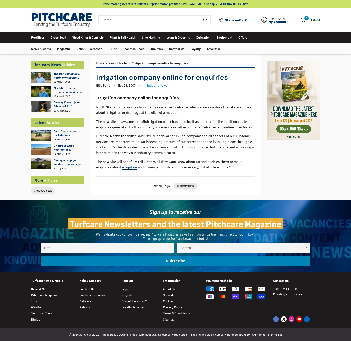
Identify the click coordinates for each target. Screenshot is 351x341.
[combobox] (149, 20)
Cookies (168, 301)
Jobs (80, 48)
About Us (156, 48)
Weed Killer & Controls (88, 37)
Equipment (224, 37)
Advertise (214, 48)
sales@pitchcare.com (292, 294)
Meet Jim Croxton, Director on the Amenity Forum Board (68, 90)
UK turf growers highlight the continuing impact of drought (67, 148)
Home (100, 63)
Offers (242, 37)
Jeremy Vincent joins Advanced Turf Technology (67, 104)
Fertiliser (37, 37)
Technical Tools (133, 48)
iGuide (112, 48)
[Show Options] (306, 248)
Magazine (64, 48)
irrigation (129, 167)
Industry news (43, 190)
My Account (277, 21)
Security (169, 295)
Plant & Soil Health (123, 37)
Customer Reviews (92, 295)
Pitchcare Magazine (44, 295)
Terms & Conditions (176, 313)
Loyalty (196, 48)
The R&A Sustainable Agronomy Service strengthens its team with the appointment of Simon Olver (69, 76)
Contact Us (176, 48)
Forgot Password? (134, 301)
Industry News (157, 85)
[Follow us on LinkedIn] (307, 319)
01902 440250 (236, 20)
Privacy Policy (173, 307)
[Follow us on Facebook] (276, 319)
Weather (96, 48)
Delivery (85, 301)
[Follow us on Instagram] (291, 319)
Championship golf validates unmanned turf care (66, 162)
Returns (85, 307)
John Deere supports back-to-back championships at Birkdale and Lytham (67, 133)
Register (128, 295)
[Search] (205, 20)
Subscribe (175, 260)
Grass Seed (58, 37)
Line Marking (151, 37)
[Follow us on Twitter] (284, 319)
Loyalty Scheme (133, 307)
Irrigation (203, 37)
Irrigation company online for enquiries (160, 63)
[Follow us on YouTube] (299, 319)
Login (126, 289)
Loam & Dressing (178, 37)
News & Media (41, 48)
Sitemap (169, 319)
